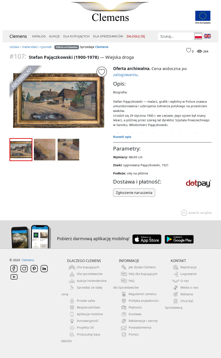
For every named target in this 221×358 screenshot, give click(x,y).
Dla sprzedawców (90, 274)
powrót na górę (200, 213)
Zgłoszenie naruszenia (134, 192)
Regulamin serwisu (142, 294)
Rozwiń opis (122, 137)
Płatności (135, 307)
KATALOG (39, 36)
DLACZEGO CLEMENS (84, 260)
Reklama (186, 294)
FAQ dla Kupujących (143, 274)
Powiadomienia (140, 327)
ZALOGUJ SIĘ (135, 36)
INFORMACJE (129, 260)
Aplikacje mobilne (90, 314)
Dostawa (135, 314)
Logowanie (188, 274)
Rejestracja (188, 267)
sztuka (14, 47)
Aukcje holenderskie (92, 281)
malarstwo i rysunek (37, 47)
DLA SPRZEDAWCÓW (108, 36)
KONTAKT (178, 260)
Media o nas (189, 287)
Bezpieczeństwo (88, 307)
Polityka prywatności (144, 301)
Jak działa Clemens (142, 267)
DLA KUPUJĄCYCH (76, 36)
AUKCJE (54, 36)
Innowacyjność (88, 321)
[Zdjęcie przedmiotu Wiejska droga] (58, 101)
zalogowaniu (125, 74)
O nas (184, 281)
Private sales (86, 301)
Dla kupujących (88, 267)
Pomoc (134, 334)
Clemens (18, 36)
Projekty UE (85, 327)
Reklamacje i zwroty (143, 321)
